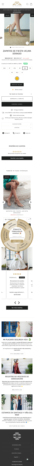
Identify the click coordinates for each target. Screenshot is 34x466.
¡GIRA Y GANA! (17, 241)
